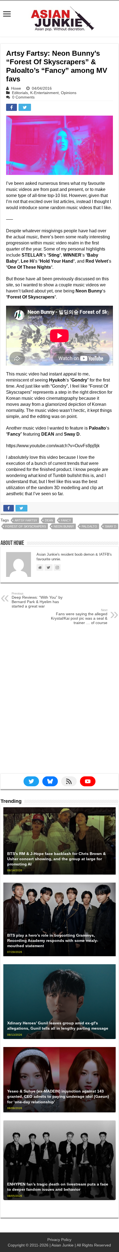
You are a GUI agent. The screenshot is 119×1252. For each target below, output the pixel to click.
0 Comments (23, 97)
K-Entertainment (44, 92)
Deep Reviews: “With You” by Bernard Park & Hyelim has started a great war (37, 600)
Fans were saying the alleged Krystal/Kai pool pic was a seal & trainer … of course (79, 616)
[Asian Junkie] (59, 17)
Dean (49, 520)
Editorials (20, 92)
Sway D (110, 526)
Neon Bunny (64, 526)
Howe (16, 88)
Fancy (66, 520)
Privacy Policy (59, 1239)
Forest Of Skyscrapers (25, 526)
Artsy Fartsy (26, 520)
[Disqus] (59, 704)
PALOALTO (89, 526)
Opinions (68, 92)
